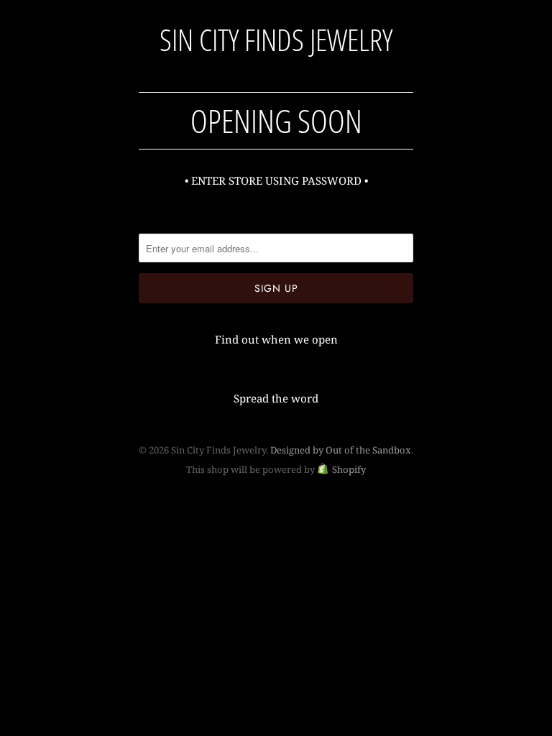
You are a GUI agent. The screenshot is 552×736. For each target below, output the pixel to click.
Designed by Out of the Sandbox (340, 449)
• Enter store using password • (276, 180)
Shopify (349, 469)
